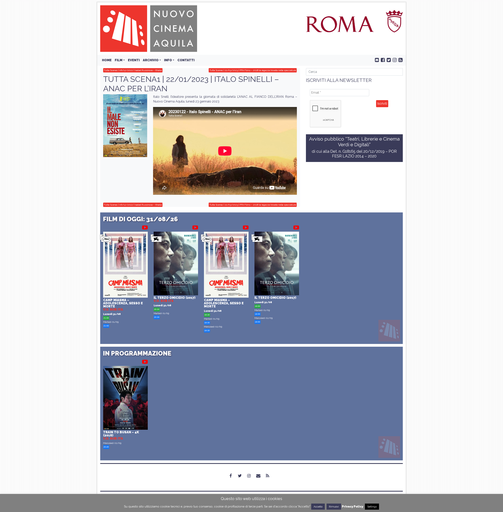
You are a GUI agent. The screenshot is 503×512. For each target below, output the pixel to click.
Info (168, 60)
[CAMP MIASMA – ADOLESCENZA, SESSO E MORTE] (125, 265)
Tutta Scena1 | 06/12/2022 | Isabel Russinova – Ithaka (133, 70)
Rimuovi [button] (334, 506)
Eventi (134, 60)
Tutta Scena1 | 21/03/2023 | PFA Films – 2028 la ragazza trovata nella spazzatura (252, 70)
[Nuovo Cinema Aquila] (148, 28)
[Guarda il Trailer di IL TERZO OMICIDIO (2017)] (195, 227)
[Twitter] (242, 476)
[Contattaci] (376, 59)
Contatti (186, 60)
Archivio (151, 60)
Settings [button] (372, 506)
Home (107, 60)
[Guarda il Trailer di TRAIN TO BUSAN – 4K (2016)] (145, 361)
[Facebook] (233, 476)
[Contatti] (260, 476)
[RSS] (270, 476)
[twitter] (388, 59)
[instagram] (394, 59)
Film (118, 60)
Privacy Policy (352, 506)
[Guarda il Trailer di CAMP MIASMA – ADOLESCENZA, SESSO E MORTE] (145, 227)
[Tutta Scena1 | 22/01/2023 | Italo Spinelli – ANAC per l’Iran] (125, 125)
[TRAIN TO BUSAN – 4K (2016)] (125, 398)
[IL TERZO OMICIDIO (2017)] (176, 264)
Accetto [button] (318, 506)
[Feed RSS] (400, 59)
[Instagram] (251, 476)
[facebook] (382, 59)
